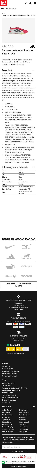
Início (3, 13)
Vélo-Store (23, 431)
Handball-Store (7, 424)
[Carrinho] (35, 3)
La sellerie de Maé (8, 429)
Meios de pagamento (9, 395)
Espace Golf (6, 419)
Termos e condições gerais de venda (14, 388)
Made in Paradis (7, 431)
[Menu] (2, 8)
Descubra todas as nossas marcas (18, 284)
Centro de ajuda (7, 369)
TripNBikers (23, 429)
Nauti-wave (23, 410)
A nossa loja (6, 402)
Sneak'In (22, 417)
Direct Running (7, 415)
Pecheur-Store (24, 412)
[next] (35, 261)
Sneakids (22, 419)
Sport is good (24, 422)
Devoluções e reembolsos (11, 390)
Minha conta (6, 366)
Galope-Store (6, 422)
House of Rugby (7, 427)
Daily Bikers (6, 412)
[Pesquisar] (7, 8)
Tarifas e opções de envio (10, 397)
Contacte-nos (18, 303)
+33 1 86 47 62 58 (18, 309)
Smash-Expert (24, 415)
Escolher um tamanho (18, 466)
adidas (8, 46)
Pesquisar (12, 8)
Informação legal (7, 393)
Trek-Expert (23, 427)
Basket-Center (7, 410)
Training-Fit (23, 424)
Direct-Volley (6, 417)
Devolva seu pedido (18, 340)
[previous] (1, 261)
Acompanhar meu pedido (10, 371)
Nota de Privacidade (9, 400)
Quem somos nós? (8, 383)
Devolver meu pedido (9, 373)
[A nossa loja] (25, 3)
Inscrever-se (18, 452)
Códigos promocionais (9, 376)
